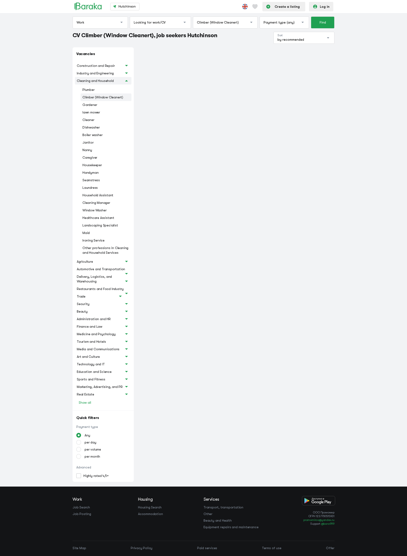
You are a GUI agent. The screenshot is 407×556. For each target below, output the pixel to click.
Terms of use (271, 548)
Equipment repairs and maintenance (231, 527)
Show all (85, 402)
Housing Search (150, 507)
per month (92, 456)
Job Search (81, 507)
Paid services (207, 548)
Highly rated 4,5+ (96, 476)
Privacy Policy (141, 548)
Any (87, 435)
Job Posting (82, 514)
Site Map (79, 548)
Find (323, 22)
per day (90, 442)
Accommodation (150, 514)
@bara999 (327, 523)
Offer (330, 548)
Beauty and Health (218, 520)
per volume (93, 449)
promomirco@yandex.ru (318, 520)
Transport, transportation (223, 507)
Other (208, 514)
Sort (280, 35)
